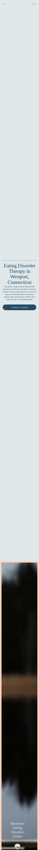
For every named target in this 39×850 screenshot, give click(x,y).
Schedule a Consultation (19, 307)
